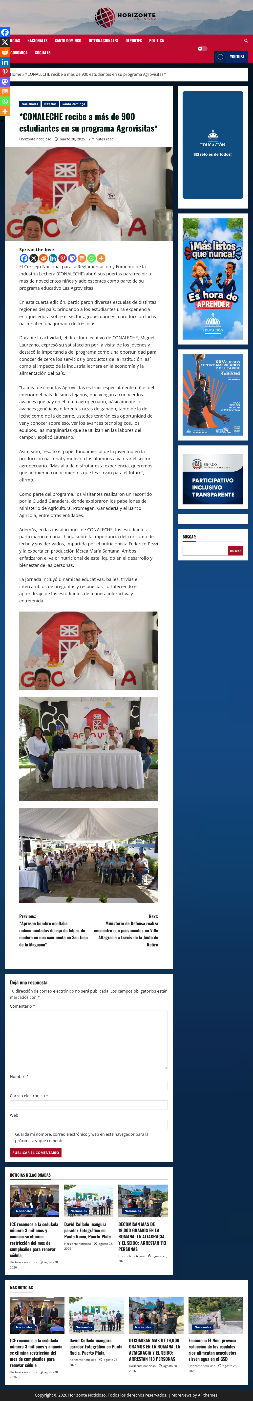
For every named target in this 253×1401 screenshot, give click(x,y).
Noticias (12, 40)
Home (15, 74)
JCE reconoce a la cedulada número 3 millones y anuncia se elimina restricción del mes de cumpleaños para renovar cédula (34, 1239)
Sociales (42, 53)
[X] (33, 258)
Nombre (19, 1076)
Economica (18, 53)
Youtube (237, 56)
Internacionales (103, 40)
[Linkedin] (53, 258)
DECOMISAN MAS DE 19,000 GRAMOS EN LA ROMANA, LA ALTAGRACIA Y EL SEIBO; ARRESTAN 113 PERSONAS (142, 1236)
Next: (126, 930)
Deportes (134, 40)
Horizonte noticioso (35, 139)
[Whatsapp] (91, 258)
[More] (101, 258)
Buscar (189, 537)
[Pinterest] (62, 258)
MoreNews (181, 1395)
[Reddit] (43, 258)
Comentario (22, 1006)
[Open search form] (246, 41)
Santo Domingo (68, 40)
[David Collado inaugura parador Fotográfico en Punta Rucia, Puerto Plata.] (89, 1201)
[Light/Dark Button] (203, 48)
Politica (156, 40)
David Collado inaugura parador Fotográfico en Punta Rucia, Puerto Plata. (88, 1230)
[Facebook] (24, 258)
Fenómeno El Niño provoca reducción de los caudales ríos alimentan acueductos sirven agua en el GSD (212, 1349)
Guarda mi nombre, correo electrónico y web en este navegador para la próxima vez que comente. (81, 1137)
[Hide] (2, 121)
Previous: (53, 930)
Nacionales (37, 40)
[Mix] (82, 258)
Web (14, 1115)
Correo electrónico (29, 1095)
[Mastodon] (72, 258)
